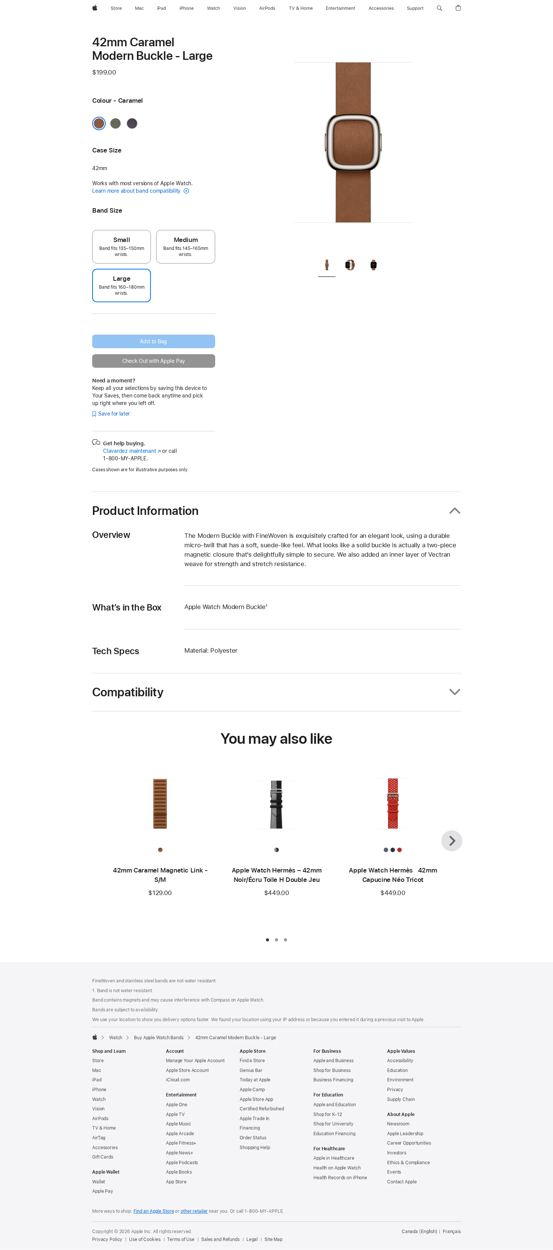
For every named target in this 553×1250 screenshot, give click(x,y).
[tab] (327, 266)
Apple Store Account (187, 1070)
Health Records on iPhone (340, 1177)
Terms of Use (180, 1239)
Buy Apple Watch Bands (158, 1037)
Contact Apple (401, 1182)
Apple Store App (256, 1099)
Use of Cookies (144, 1239)
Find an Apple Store (154, 1211)
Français (452, 1231)
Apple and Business (333, 1060)
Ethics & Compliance (408, 1162)
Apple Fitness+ (181, 1143)
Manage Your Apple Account (195, 1060)
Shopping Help (255, 1147)
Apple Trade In (254, 1118)
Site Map (273, 1239)
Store (97, 1060)
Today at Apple (255, 1080)
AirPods (100, 1118)
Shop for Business (332, 1070)
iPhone (99, 1089)
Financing (250, 1128)
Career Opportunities (409, 1143)
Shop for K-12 (327, 1114)
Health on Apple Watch (336, 1168)
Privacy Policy (107, 1239)
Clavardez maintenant (132, 451)
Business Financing (333, 1080)
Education (397, 1070)
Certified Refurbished (262, 1108)
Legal (252, 1239)
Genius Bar (251, 1070)
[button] (439, 8)
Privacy (395, 1089)
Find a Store (252, 1060)
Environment (400, 1080)
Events (394, 1172)
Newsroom (398, 1124)
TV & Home (104, 1128)
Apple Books (179, 1172)
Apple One (176, 1104)
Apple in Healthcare (333, 1158)
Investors (396, 1153)
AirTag (98, 1137)
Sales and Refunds (220, 1239)
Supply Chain (401, 1099)
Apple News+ (179, 1153)
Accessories (105, 1147)
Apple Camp (252, 1089)
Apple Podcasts (182, 1162)
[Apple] (94, 1037)
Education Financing (334, 1133)
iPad (97, 1080)
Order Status (253, 1137)
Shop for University (333, 1124)
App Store (176, 1182)
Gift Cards (102, 1157)
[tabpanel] (353, 143)
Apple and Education (334, 1104)
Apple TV (175, 1114)
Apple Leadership (405, 1133)
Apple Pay (102, 1191)
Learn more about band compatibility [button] (137, 191)
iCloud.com (178, 1080)
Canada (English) (420, 1231)
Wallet (98, 1182)
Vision (98, 1108)
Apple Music (178, 1124)
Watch (115, 1037)
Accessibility (400, 1060)
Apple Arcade (180, 1133)
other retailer (194, 1211)
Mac (96, 1070)
